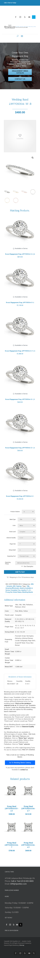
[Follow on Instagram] (20, 17)
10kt (27, 586)
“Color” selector (24, 744)
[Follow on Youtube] (29, 17)
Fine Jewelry (22, 590)
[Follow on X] (33, 17)
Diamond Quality (11, 537)
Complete (14, 590)
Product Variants (15, 511)
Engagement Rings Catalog (20, 72)
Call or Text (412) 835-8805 (22, 881)
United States (17, 592)
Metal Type (13, 519)
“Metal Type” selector (26, 738)
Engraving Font (11, 556)
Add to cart (20, 572)
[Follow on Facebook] (15, 17)
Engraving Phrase (8, 563)
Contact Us (20, 79)
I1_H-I (29, 590)
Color (14, 525)
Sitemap (21, 945)
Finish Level (12, 531)
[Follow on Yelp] (24, 17)
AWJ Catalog (17, 586)
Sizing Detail (12, 550)
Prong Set (9, 592)
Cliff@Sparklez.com (18, 884)
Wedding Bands (27, 592)
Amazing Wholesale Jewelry (15, 588)
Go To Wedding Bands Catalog (20, 763)
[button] (32, 158)
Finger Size (13, 544)
